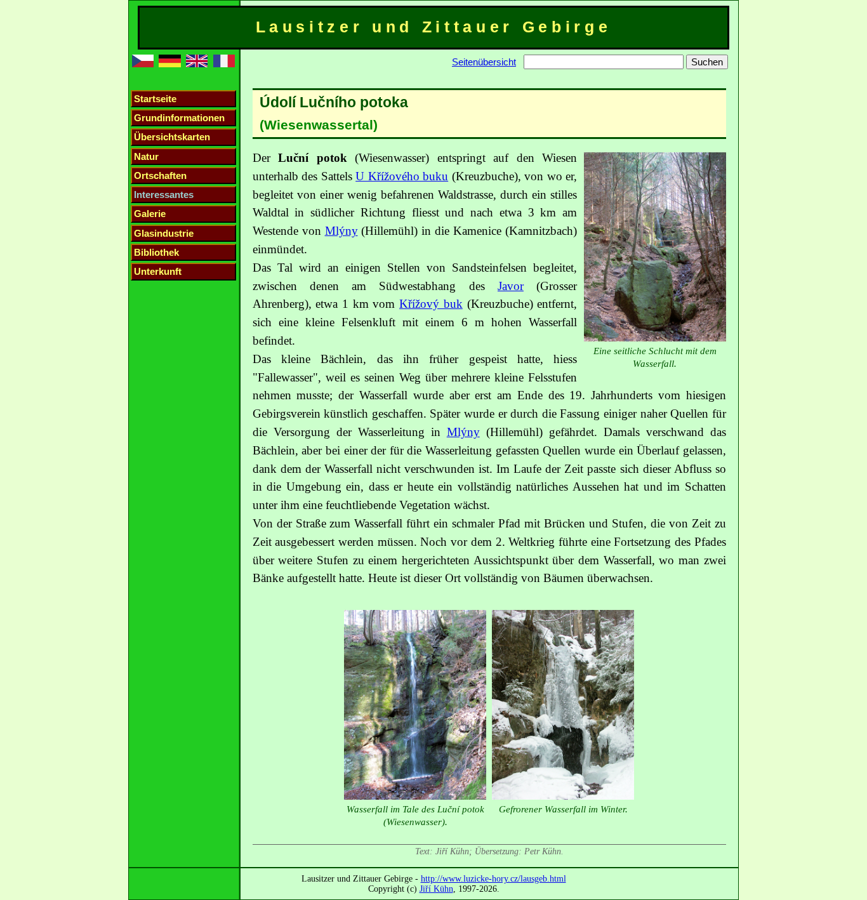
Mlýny (341, 230)
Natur (146, 156)
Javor (511, 286)
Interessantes (164, 194)
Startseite (155, 98)
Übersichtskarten (172, 136)
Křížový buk (431, 303)
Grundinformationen (179, 117)
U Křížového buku (401, 176)
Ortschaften (160, 175)
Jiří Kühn (436, 888)
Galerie (150, 213)
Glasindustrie (164, 233)
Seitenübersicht (484, 61)
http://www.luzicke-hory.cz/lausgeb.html (493, 878)
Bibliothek (156, 252)
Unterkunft (158, 271)
